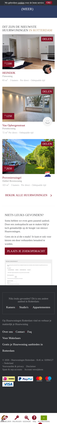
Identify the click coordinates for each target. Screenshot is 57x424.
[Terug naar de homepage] (3, 419)
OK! (49, 2)
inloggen (17, 421)
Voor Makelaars (11, 338)
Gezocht (27, 421)
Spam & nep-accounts (12, 369)
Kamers (10, 307)
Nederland (8, 363)
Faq (29, 331)
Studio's (23, 307)
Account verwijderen (33, 369)
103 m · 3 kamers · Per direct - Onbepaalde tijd (24, 185)
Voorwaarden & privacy (13, 366)
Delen (47, 39)
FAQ (34, 421)
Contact (20, 331)
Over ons (7, 331)
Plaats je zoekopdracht (26, 251)
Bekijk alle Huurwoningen (26, 195)
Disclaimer (31, 366)
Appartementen (41, 307)
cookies (21, 3)
